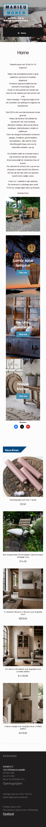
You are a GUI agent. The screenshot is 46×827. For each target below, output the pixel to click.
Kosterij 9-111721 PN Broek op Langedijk (14, 768)
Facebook (8, 814)
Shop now (23, 272)
